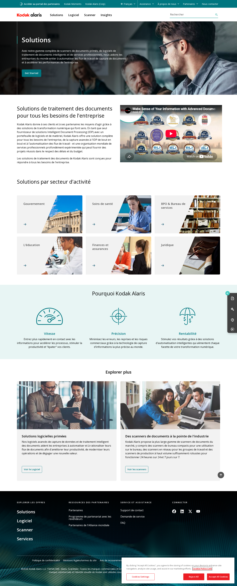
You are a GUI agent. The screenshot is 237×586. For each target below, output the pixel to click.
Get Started (31, 73)
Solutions (26, 511)
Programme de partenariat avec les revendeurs (90, 517)
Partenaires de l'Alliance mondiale (89, 525)
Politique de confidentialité (46, 560)
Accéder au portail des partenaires (42, 3)
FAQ (122, 523)
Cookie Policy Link (202, 568)
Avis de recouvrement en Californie (118, 560)
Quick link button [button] (227, 293)
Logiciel (24, 520)
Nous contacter (210, 3)
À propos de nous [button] (167, 3)
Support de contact (131, 510)
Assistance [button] (145, 3)
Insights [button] (106, 15)
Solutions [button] (56, 15)
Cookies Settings (140, 576)
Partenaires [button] (189, 3)
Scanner (25, 529)
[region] (178, 570)
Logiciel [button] (73, 15)
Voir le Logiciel (32, 469)
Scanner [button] (89, 15)
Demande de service (132, 516)
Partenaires (76, 510)
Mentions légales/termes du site (80, 560)
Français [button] (128, 3)
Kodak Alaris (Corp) (95, 3)
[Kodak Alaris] (29, 15)
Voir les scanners (136, 469)
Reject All (194, 576)
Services (25, 538)
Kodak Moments (72, 3)
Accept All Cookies (218, 576)
